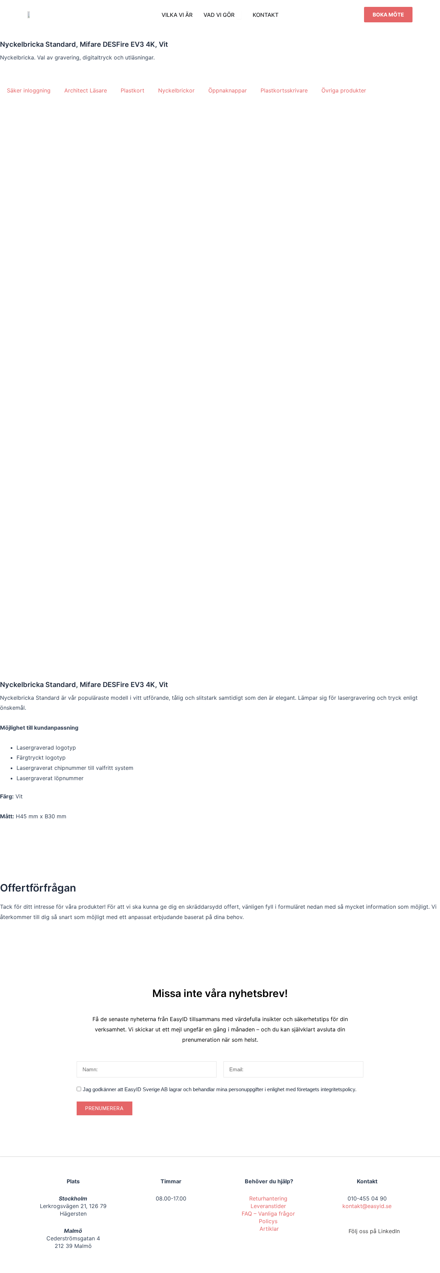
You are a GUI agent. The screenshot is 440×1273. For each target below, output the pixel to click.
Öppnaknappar (227, 90)
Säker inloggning (29, 90)
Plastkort (132, 90)
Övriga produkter (343, 90)
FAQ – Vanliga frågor (269, 1213)
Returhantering (269, 1198)
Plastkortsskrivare (284, 90)
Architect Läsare (85, 90)
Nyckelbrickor (176, 90)
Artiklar (269, 1228)
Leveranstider (269, 1206)
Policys (269, 1221)
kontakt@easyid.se (367, 1206)
